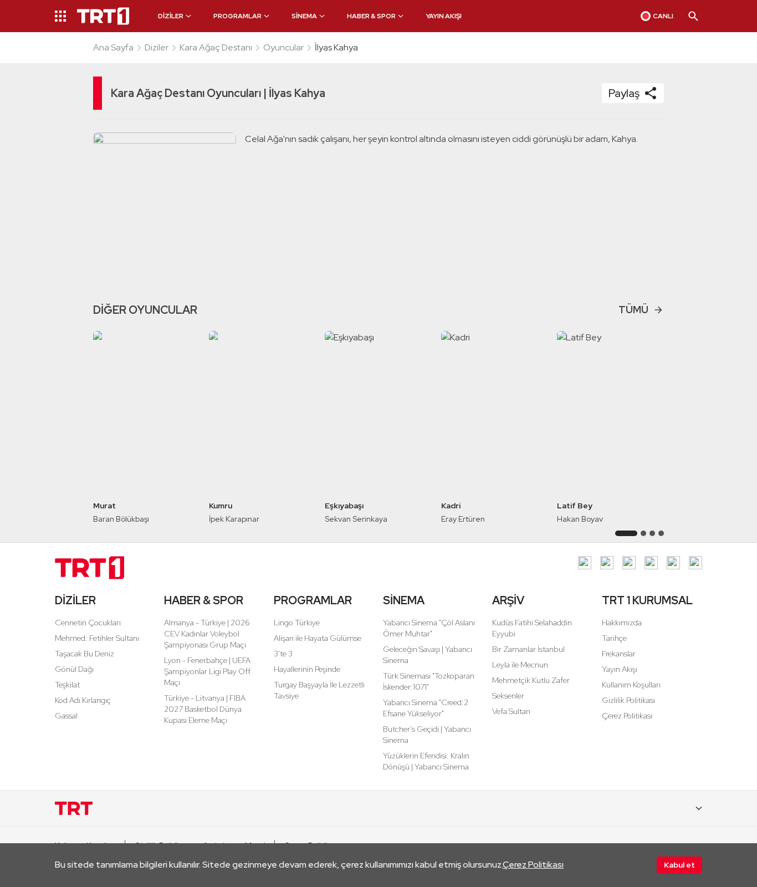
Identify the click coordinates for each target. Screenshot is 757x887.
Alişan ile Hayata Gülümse (317, 638)
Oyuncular (283, 47)
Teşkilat (67, 685)
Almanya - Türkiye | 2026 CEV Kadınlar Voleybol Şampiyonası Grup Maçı (207, 634)
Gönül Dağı (74, 669)
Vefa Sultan (511, 711)
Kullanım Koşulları (631, 685)
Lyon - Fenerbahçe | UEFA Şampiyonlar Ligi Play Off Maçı (207, 671)
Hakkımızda (622, 623)
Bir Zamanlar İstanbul (528, 649)
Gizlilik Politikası (628, 700)
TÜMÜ (633, 309)
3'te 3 (283, 654)
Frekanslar (619, 654)
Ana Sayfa (113, 47)
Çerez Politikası (533, 864)
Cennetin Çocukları (88, 623)
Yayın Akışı (619, 669)
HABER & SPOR (203, 600)
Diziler (156, 47)
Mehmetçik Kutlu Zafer (531, 680)
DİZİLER (75, 600)
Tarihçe (614, 638)
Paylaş (624, 93)
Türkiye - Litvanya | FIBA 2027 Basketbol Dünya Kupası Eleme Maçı (204, 709)
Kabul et (679, 865)
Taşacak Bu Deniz (84, 654)
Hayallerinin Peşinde (307, 669)
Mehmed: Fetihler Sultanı (97, 638)
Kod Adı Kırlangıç (83, 700)
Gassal (66, 716)
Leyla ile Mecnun (520, 665)
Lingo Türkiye (297, 623)
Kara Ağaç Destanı (216, 47)
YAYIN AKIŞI (444, 16)
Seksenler (508, 696)
